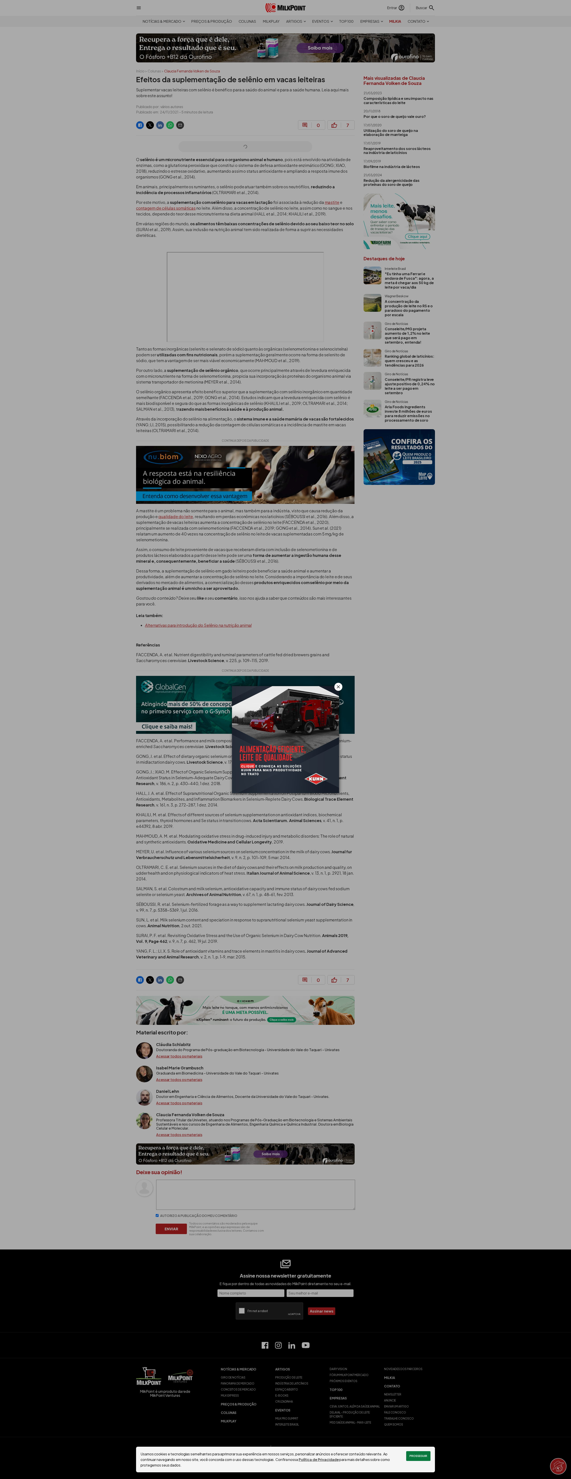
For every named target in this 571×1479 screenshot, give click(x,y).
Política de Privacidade (319, 1459)
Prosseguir (418, 1456)
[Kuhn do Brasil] (285, 739)
